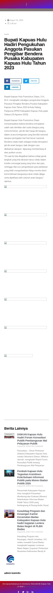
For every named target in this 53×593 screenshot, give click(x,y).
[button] (13, 80)
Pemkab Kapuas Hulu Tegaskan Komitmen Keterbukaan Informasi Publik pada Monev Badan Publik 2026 (32, 477)
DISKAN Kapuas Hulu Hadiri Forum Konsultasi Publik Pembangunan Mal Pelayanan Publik (32, 439)
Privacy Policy (30, 586)
